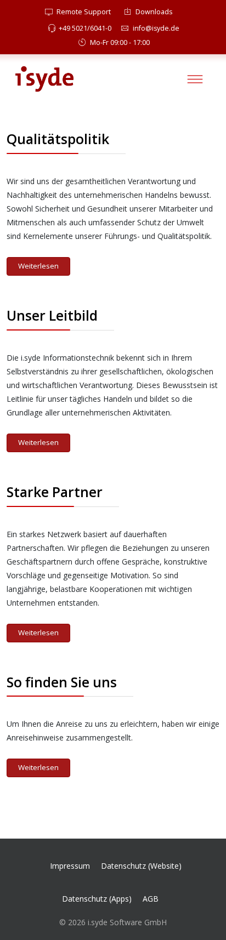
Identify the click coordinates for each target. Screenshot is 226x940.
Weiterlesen (38, 266)
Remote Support (83, 11)
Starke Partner (55, 491)
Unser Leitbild (52, 315)
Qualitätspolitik (58, 138)
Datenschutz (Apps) (97, 898)
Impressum (70, 866)
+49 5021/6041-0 (85, 28)
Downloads (153, 11)
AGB (151, 898)
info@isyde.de (156, 28)
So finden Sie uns (62, 682)
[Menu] (195, 79)
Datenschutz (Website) (141, 866)
